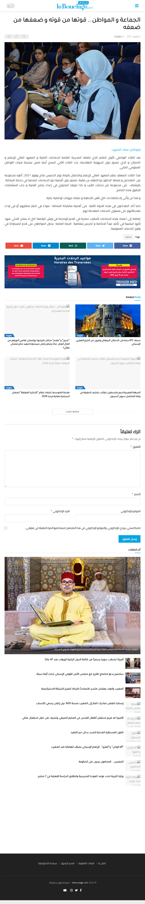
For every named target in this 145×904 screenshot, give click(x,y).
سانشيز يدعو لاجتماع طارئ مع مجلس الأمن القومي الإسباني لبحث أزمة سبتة (80, 674)
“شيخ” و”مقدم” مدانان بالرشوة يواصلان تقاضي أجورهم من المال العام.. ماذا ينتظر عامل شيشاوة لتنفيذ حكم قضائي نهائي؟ (39, 344)
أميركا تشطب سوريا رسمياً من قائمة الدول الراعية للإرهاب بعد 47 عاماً (84, 659)
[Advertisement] (72, 819)
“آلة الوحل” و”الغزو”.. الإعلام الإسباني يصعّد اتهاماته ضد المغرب (87, 747)
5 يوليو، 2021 (133, 36)
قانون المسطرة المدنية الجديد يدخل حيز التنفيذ (97, 732)
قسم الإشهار (67, 863)
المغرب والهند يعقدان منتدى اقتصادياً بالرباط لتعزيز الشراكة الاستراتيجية (82, 689)
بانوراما (117, 36)
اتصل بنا (102, 863)
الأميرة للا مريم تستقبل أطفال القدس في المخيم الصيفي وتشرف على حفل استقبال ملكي (72, 718)
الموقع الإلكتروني (130, 511)
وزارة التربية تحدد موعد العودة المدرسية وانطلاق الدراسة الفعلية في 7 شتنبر (80, 776)
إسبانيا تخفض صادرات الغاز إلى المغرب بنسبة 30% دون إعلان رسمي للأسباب (79, 703)
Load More (72, 412)
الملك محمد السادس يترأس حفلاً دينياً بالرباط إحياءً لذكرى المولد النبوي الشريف (96, 649)
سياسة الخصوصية (47, 863)
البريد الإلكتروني (60, 511)
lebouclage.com (80, 882)
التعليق (135, 447)
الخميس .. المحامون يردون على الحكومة (101, 762)
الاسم (136, 494)
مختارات (128, 237)
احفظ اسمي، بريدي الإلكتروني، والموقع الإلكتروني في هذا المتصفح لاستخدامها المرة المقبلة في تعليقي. (82, 528)
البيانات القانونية (86, 863)
